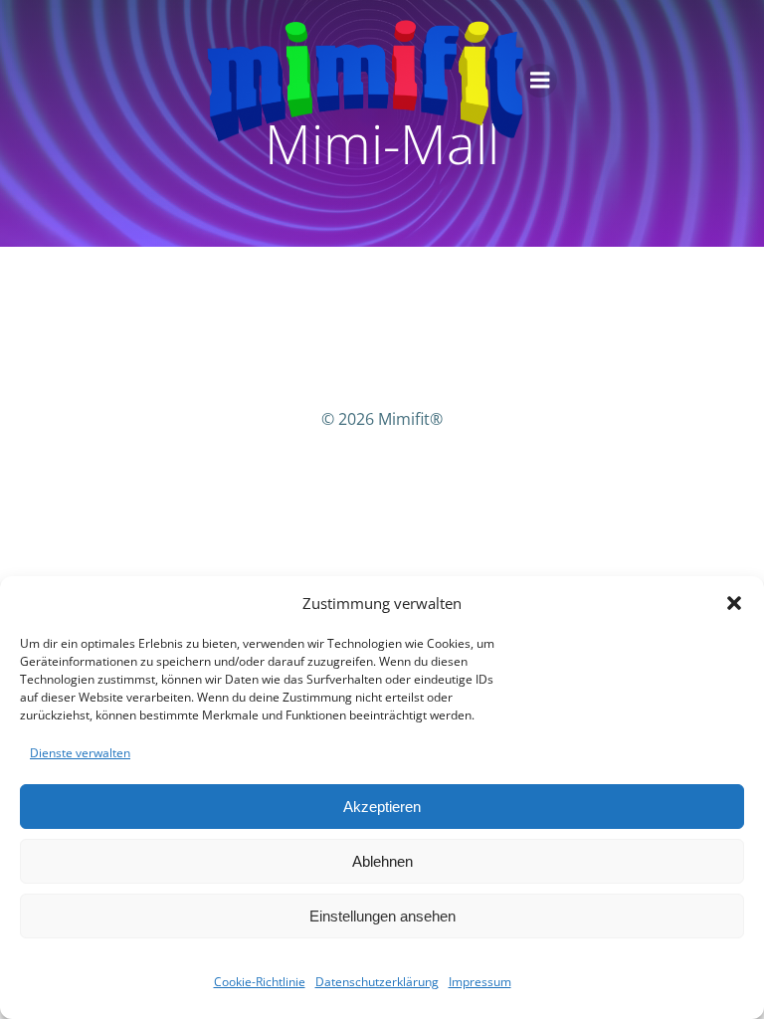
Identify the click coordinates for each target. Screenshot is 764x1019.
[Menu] (540, 81)
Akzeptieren (382, 806)
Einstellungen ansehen (382, 916)
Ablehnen (382, 861)
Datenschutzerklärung (377, 981)
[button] (734, 603)
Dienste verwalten (80, 752)
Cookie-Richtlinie (259, 981)
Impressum (480, 981)
